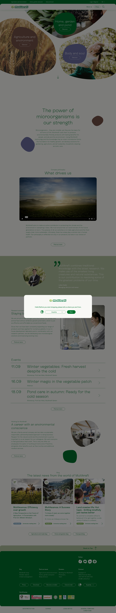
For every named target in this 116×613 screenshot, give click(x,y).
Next (71, 312)
